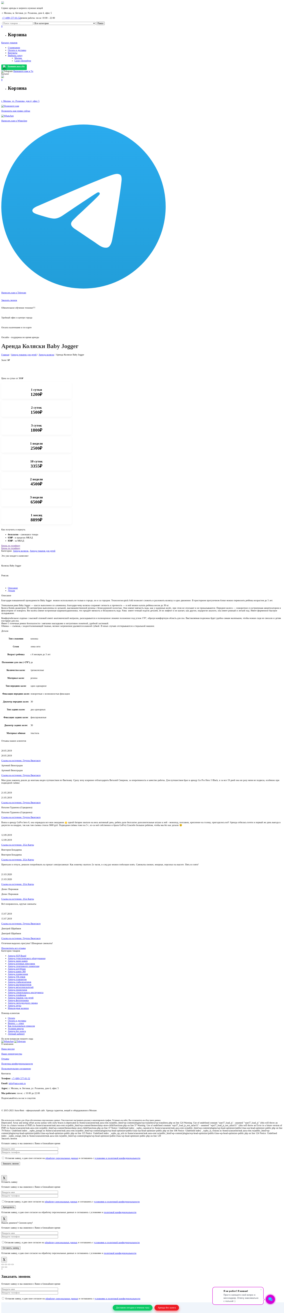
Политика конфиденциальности (17, 1064)
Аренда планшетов (17, 979)
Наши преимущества (11, 1054)
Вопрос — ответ (16, 1023)
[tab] (145, 588)
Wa (16, 66)
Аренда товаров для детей (24, 355)
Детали (11, 590)
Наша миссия (7, 1049)
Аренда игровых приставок (21, 963)
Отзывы (5, 1059)
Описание (13, 588)
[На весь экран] (9, 1264)
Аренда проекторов (17, 990)
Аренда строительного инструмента (25, 992)
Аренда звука (14, 1005)
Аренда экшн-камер (18, 961)
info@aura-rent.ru (17, 1083)
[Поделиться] (6, 1264)
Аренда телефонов (17, 995)
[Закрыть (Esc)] (2, 1264)
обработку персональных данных (61, 1158)
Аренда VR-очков (16, 977)
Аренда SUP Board (17, 956)
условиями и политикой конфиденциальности (117, 1158)
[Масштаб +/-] (12, 1264)
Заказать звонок (9, 300)
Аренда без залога (17, 1031)
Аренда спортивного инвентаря (23, 966)
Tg (23, 71)
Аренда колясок (46, 355)
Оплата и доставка (17, 1021)
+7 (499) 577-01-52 (11, 18)
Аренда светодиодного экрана (23, 1003)
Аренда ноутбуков (17, 969)
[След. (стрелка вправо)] (6, 1267)
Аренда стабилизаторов (19, 982)
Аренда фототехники (18, 1000)
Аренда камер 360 (17, 971)
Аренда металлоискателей (21, 987)
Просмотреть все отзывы (13, 948)
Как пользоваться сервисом (21, 1026)
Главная (5, 355)
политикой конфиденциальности (120, 1212)
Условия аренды (16, 1028)
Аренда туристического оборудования (26, 958)
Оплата (11, 1018)
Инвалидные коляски (18, 1008)
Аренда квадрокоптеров (19, 984)
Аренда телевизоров (18, 974)
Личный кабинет (16, 1034)
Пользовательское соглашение (16, 1068)
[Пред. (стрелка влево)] (2, 1267)
